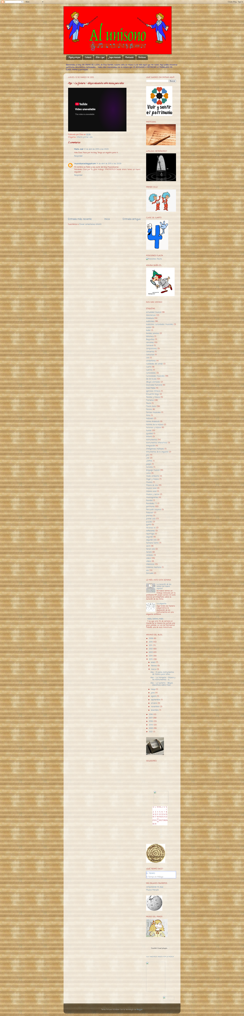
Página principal (74, 57)
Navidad (149, 500)
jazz (147, 455)
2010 (151, 642)
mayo (153, 689)
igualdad (149, 433)
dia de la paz (151, 379)
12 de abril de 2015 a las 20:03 (96, 149)
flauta (148, 403)
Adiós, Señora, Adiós (155, 619)
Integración (150, 446)
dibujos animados (153, 382)
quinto (148, 524)
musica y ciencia (152, 494)
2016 (151, 714)
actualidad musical (153, 312)
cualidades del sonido (154, 364)
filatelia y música (153, 397)
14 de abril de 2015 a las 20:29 (109, 163)
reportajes (150, 534)
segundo (149, 537)
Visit (160, 957)
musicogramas (152, 497)
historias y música (153, 427)
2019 (151, 725)
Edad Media (150, 388)
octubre (154, 703)
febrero (154, 665)
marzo (154, 669)
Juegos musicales (115, 57)
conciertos (150, 351)
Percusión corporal (153, 509)
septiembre (156, 699)
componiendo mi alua (154, 887)
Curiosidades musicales (155, 376)
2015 (151, 659)
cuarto (148, 367)
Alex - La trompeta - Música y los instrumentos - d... (162, 678)
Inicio (107, 219)
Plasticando (129, 57)
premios (149, 515)
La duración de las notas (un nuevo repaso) (164, 586)
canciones (150, 342)
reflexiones (150, 531)
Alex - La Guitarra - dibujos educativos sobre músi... (161, 684)
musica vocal (151, 488)
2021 (151, 731)
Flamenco (150, 400)
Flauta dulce (151, 406)
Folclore (149, 409)
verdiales (149, 555)
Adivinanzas (151, 315)
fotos (148, 415)
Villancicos (150, 564)
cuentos (149, 370)
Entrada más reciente (80, 219)
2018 (151, 721)
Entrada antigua (131, 219)
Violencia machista (153, 567)
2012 (151, 649)
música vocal (151, 491)
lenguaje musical (152, 470)
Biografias (150, 339)
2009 (151, 638)
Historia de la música (154, 424)
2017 (151, 718)
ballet (148, 330)
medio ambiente (152, 476)
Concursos (150, 354)
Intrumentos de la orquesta (157, 452)
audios (148, 327)
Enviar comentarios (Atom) (90, 224)
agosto (154, 696)
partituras (150, 506)
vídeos (148, 561)
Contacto (88, 57)
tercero (149, 552)
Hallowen (149, 418)
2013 (151, 652)
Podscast (149, 512)
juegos (148, 464)
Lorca (148, 473)
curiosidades (151, 373)
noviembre (155, 706)
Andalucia (150, 318)
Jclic (147, 458)
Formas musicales (153, 412)
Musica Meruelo (152, 890)
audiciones (150, 321)
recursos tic (151, 527)
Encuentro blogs (152, 394)
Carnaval (149, 345)
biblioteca (150, 336)
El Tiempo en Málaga (154, 877)
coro (147, 357)
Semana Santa (152, 543)
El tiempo (150, 873)
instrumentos (151, 439)
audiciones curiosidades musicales (159, 324)
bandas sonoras (152, 333)
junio (153, 692)
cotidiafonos (151, 361)
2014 (151, 656)
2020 (151, 728)
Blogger (140, 1009)
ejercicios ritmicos (153, 391)
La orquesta (161, 603)
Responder (78, 156)
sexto (148, 546)
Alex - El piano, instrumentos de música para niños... (162, 673)
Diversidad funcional (154, 385)
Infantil (79, 137)
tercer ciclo (150, 549)
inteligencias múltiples (155, 449)
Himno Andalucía (152, 421)
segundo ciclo (151, 540)
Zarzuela (149, 573)
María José (78, 149)
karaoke (149, 467)
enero (153, 662)
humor (148, 430)
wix (147, 570)
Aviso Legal (100, 57)
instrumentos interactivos (156, 442)
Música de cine (152, 485)
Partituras (142, 57)
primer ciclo (88, 137)
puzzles (149, 521)
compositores (151, 348)
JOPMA (149, 461)
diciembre (155, 710)
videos (148, 558)
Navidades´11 (151, 503)
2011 (151, 645)
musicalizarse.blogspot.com (85, 163)
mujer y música (152, 479)
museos (149, 482)
